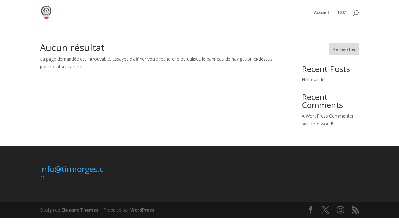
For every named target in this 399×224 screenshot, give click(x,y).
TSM (342, 12)
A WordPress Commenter (327, 116)
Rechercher (344, 49)
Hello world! (313, 79)
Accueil (321, 12)
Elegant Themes (80, 210)
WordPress (142, 210)
